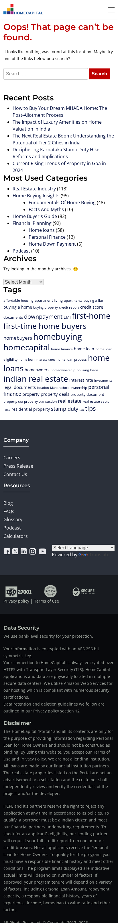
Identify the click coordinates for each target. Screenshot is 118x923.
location (43, 387)
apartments (73, 300)
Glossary (12, 519)
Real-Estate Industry (34, 189)
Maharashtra (59, 387)
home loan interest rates (37, 359)
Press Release (18, 466)
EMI (67, 317)
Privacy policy (16, 601)
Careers (11, 457)
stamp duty (64, 408)
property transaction (40, 401)
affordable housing (18, 300)
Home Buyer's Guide (35, 216)
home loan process (71, 359)
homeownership (63, 370)
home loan (84, 348)
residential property (30, 409)
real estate (70, 401)
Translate (99, 554)
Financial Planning (32, 223)
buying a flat (93, 300)
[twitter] (15, 551)
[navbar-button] (109, 9)
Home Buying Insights (36, 195)
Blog (8, 503)
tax (81, 409)
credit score (91, 307)
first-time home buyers (44, 325)
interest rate (81, 380)
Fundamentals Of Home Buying (62, 202)
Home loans (42, 230)
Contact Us (15, 474)
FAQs (8, 511)
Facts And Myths (46, 209)
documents (13, 317)
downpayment (43, 316)
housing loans (87, 370)
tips (90, 408)
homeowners (37, 369)
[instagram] (32, 551)
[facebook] (7, 551)
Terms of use (46, 601)
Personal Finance (47, 237)
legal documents (19, 387)
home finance (62, 349)
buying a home (17, 307)
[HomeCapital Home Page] (23, 9)
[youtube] (42, 551)
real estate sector (97, 401)
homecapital (26, 347)
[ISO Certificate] (18, 590)
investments (103, 381)
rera (6, 409)
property (31, 394)
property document (87, 394)
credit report (69, 307)
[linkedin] (23, 551)
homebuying (57, 336)
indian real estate (35, 378)
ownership (78, 387)
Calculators (15, 536)
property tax (13, 401)
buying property (45, 307)
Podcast (21, 251)
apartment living (49, 300)
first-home (91, 315)
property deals (55, 394)
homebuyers (17, 338)
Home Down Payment (52, 244)
